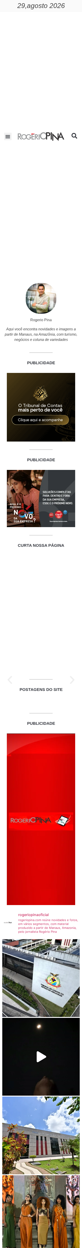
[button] (8, 136)
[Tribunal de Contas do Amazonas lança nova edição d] (41, 1135)
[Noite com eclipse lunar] (41, 1057)
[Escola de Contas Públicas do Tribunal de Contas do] (41, 978)
